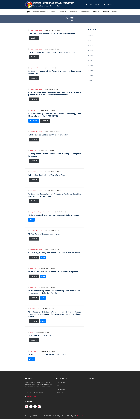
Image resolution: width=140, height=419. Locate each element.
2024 (91, 45)
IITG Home (59, 386)
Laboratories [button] (72, 11)
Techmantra (80, 416)
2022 (91, 55)
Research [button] (61, 11)
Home (67, 21)
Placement (106, 11)
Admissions (96, 11)
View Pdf (34, 120)
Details (33, 38)
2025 (91, 40)
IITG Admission (60, 382)
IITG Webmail (60, 389)
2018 (91, 75)
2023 (91, 50)
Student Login (60, 392)
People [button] (53, 11)
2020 (91, 65)
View (32, 220)
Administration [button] (84, 11)
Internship (115, 11)
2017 (91, 80)
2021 (91, 60)
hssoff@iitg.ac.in (110, 4)
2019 (91, 70)
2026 (91, 36)
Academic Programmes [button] (39, 11)
